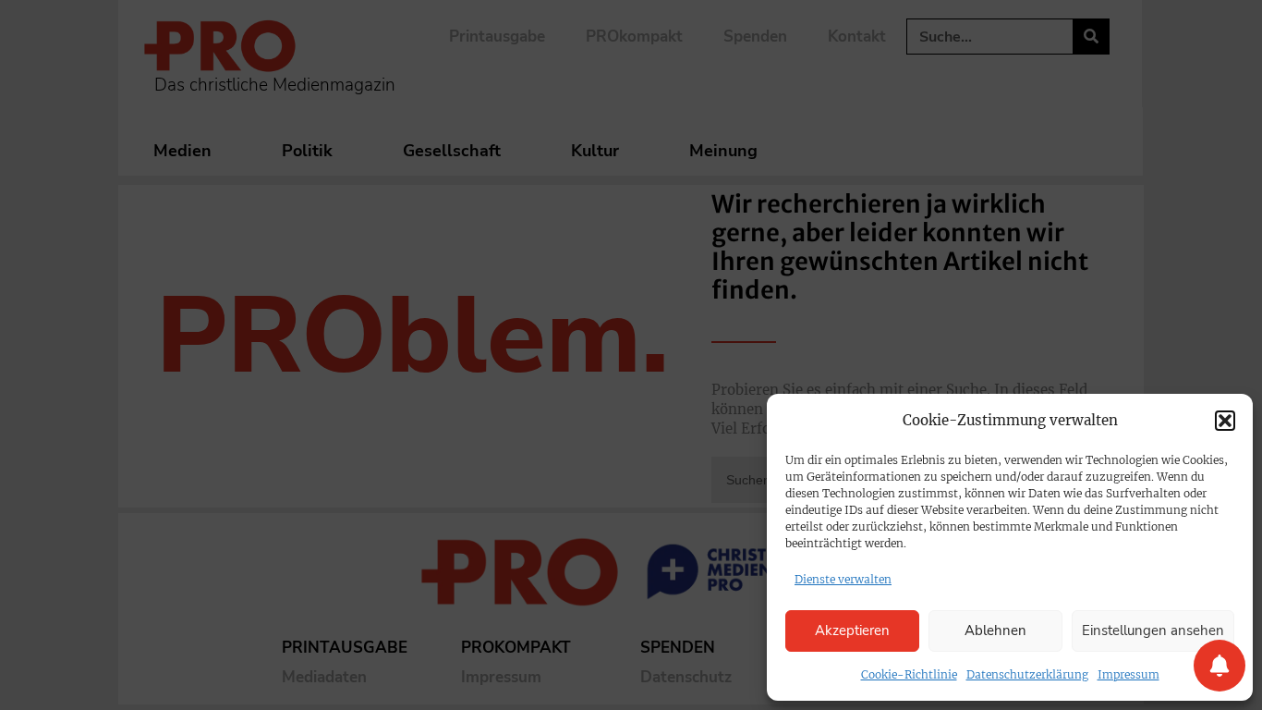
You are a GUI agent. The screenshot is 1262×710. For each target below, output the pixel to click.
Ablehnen (995, 630)
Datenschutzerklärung (1027, 674)
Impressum (1128, 674)
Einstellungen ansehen (1153, 630)
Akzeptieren (852, 630)
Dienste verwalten (843, 579)
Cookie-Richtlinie (909, 674)
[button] (1225, 420)
